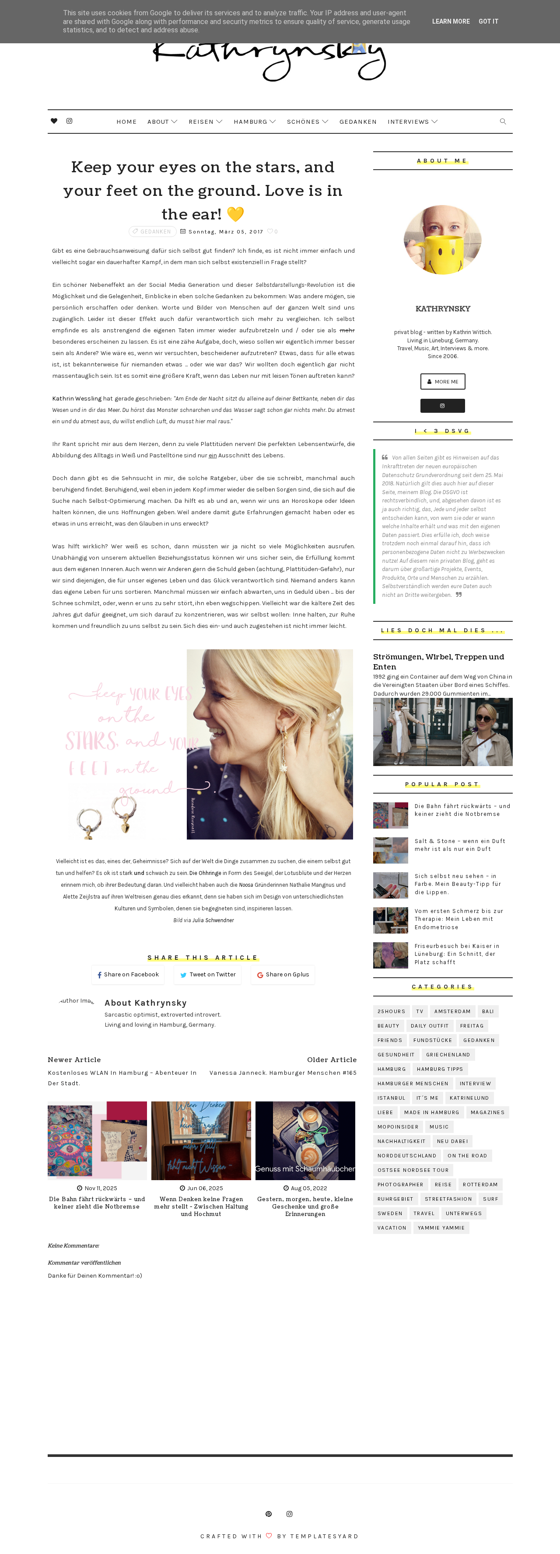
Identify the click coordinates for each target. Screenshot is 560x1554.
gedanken (155, 231)
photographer (401, 1184)
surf (490, 1199)
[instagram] (69, 121)
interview (476, 1083)
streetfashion (448, 1199)
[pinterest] (268, 1514)
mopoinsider (398, 1127)
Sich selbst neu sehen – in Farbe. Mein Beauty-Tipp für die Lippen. (458, 884)
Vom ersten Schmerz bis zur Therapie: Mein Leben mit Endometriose (459, 919)
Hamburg (250, 121)
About (158, 121)
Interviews (408, 121)
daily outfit (430, 1026)
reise (443, 1184)
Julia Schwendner (213, 920)
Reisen (201, 121)
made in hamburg (432, 1112)
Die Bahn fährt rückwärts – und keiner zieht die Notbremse (97, 1203)
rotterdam (480, 1184)
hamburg (392, 1069)
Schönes (303, 121)
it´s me (427, 1098)
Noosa (246, 885)
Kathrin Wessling (77, 398)
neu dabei (453, 1141)
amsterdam (452, 1011)
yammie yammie (442, 1228)
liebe (386, 1112)
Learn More (451, 21)
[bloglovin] (54, 121)
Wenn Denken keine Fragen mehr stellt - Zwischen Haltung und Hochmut (201, 1207)
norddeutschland (407, 1156)
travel (424, 1213)
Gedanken (358, 121)
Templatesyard (325, 1536)
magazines (488, 1112)
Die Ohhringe (205, 873)
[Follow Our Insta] (442, 406)
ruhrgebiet (396, 1199)
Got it (489, 21)
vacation (392, 1228)
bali (488, 1011)
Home (126, 121)
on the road (468, 1156)
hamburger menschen (413, 1083)
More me (446, 381)
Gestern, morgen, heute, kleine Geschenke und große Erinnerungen (305, 1207)
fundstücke (432, 1040)
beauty (389, 1026)
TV (420, 1011)
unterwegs (464, 1213)
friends (390, 1040)
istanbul (392, 1098)
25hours (392, 1011)
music (439, 1127)
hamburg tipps (440, 1069)
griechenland (448, 1055)
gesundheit (396, 1055)
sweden (390, 1213)
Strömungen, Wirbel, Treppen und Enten (438, 662)
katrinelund (470, 1098)
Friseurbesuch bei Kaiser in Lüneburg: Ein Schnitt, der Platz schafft (457, 954)
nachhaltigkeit (402, 1141)
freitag (472, 1026)
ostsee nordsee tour (413, 1170)
